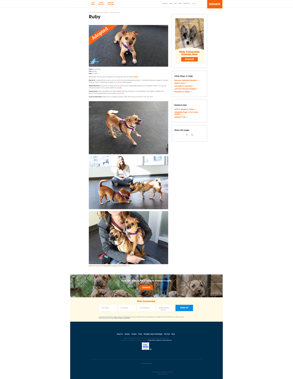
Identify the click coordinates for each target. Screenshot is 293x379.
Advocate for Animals (183, 86)
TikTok (154, 354)
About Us (165, 3)
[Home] (80, 4)
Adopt (171, 3)
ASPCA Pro (186, 3)
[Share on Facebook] (187, 134)
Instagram (150, 354)
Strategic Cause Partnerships (153, 334)
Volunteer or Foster (182, 91)
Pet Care (167, 334)
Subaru (130, 368)
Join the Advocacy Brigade (185, 89)
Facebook (138, 354)
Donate (214, 4)
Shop (173, 334)
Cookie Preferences (167, 340)
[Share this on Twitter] (192, 134)
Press (140, 334)
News (180, 3)
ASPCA (146, 329)
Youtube (146, 354)
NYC (175, 3)
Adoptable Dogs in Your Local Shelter (186, 113)
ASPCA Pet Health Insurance (163, 368)
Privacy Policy (127, 318)
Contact (134, 334)
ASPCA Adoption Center (100, 12)
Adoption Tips (179, 117)
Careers (127, 334)
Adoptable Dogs (115, 12)
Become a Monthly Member (185, 80)
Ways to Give (179, 83)
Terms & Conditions (118, 318)
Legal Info (158, 340)
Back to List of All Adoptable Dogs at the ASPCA (108, 265)
